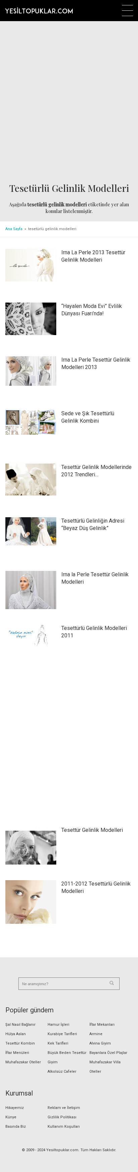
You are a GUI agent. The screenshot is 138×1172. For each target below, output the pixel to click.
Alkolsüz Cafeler (62, 1071)
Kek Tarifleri (58, 1043)
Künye (10, 1117)
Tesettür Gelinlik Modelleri (92, 830)
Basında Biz (15, 1126)
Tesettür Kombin (20, 1043)
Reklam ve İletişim (64, 1108)
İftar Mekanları (102, 1024)
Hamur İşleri (58, 1024)
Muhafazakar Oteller (23, 1062)
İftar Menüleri (17, 1053)
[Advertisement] (69, 103)
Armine (95, 1034)
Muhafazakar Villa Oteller (105, 1067)
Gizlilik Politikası (62, 1117)
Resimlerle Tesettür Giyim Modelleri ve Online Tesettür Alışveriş (39, 10)
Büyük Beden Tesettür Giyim (67, 1057)
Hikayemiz (14, 1108)
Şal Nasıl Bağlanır (20, 1024)
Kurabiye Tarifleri (62, 1034)
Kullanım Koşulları (64, 1126)
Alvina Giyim (100, 1043)
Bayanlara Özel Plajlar (108, 1053)
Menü (127, 10)
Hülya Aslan (15, 1034)
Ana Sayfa (13, 229)
